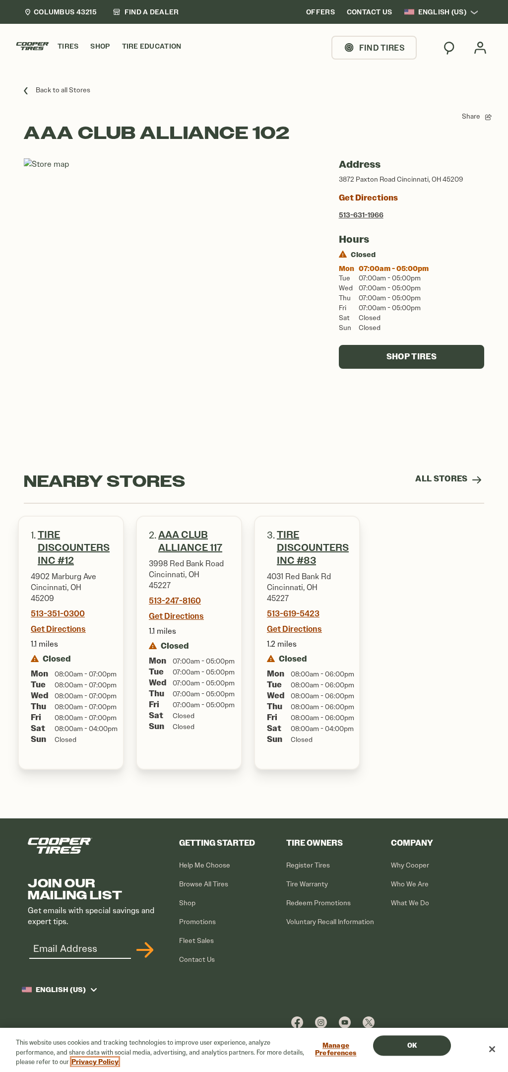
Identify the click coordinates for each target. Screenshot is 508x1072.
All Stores (442, 478)
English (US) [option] (442, 11)
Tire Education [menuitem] (152, 46)
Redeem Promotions (318, 903)
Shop (187, 903)
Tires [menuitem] (68, 46)
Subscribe (143, 950)
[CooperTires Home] (33, 46)
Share (471, 116)
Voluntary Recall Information (330, 922)
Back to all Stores (63, 90)
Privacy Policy (95, 1062)
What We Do (410, 903)
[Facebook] (297, 1022)
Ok (412, 1045)
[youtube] (345, 1022)
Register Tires (308, 865)
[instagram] (321, 1022)
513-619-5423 (293, 613)
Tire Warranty (307, 884)
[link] (146, 12)
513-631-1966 (361, 214)
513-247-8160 (175, 600)
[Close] (492, 1049)
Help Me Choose (204, 865)
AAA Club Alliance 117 (190, 541)
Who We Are (410, 884)
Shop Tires (411, 356)
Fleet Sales (196, 941)
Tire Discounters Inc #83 (313, 548)
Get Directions (368, 198)
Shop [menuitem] (100, 46)
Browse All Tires (203, 884)
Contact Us (197, 959)
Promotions (197, 922)
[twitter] (369, 1022)
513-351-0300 (58, 613)
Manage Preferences (335, 1049)
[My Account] (480, 48)
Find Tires (382, 48)
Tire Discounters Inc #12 (74, 548)
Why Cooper (410, 865)
